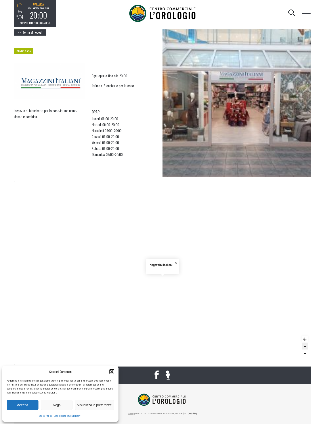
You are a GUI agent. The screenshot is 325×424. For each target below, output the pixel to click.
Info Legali (131, 413)
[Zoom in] (305, 346)
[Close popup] (175, 262)
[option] (38, 11)
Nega (57, 405)
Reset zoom (306, 340)
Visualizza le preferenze (94, 405)
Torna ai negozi (30, 32)
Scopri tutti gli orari (35, 23)
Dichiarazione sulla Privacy (67, 415)
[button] (112, 371)
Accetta (22, 405)
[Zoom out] (305, 353)
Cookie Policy (45, 415)
